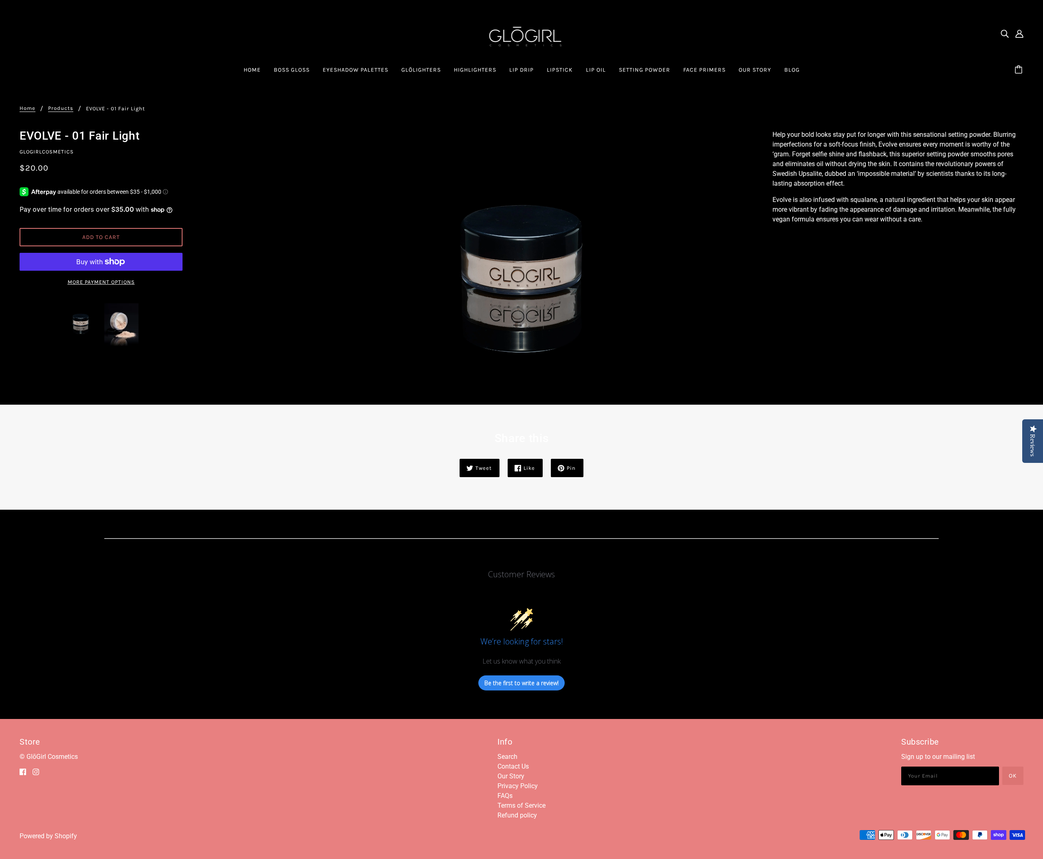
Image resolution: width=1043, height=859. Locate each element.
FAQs (505, 796)
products (60, 108)
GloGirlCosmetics (47, 152)
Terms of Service (521, 805)
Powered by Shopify (48, 836)
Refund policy (517, 815)
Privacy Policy (517, 786)
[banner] (522, 33)
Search (507, 756)
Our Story (510, 776)
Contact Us (513, 766)
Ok (1013, 775)
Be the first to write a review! (521, 683)
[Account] (1019, 34)
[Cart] (1020, 70)
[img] (1004, 34)
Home (27, 108)
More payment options (101, 282)
